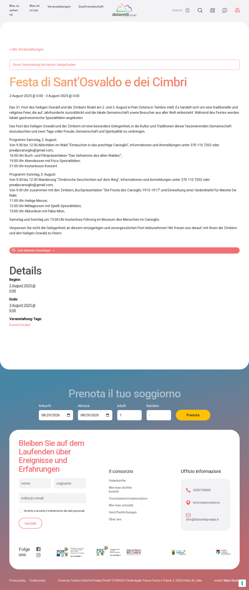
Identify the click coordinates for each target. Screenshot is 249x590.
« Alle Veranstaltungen (26, 49)
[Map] (212, 10)
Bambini (152, 406)
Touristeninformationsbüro (128, 498)
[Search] (200, 10)
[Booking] (237, 10)
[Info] (225, 10)
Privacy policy (17, 580)
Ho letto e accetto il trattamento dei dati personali (54, 510)
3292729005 (201, 490)
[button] (181, 10)
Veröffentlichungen (123, 512)
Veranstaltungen (59, 6)
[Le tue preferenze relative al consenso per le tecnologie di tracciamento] (242, 583)
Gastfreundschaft (90, 6)
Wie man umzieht (121, 505)
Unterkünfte (117, 480)
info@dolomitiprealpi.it (202, 519)
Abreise (84, 406)
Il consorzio (121, 471)
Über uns (115, 519)
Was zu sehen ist (14, 10)
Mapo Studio (232, 580)
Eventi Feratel (19, 325)
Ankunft (45, 406)
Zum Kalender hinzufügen (33, 250)
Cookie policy (38, 580)
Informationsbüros (206, 502)
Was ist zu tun (34, 8)
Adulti (121, 406)
